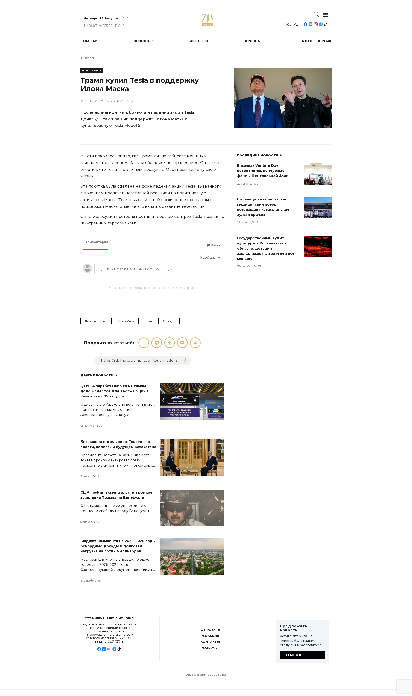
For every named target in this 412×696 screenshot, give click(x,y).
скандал (169, 321)
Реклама (209, 647)
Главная (90, 41)
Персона (252, 41)
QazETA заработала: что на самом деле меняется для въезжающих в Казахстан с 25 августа (114, 391)
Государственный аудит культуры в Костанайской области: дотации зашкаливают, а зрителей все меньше (266, 248)
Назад (88, 58)
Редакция (210, 635)
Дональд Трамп (96, 321)
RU (289, 24)
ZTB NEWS (91, 101)
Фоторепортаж (316, 41)
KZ (296, 24)
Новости (142, 41)
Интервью (198, 41)
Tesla (148, 321)
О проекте (210, 629)
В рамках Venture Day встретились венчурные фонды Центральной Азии (262, 171)
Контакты (210, 641)
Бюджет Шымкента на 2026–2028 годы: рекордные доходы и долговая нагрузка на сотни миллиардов (118, 546)
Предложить (293, 655)
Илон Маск (126, 321)
